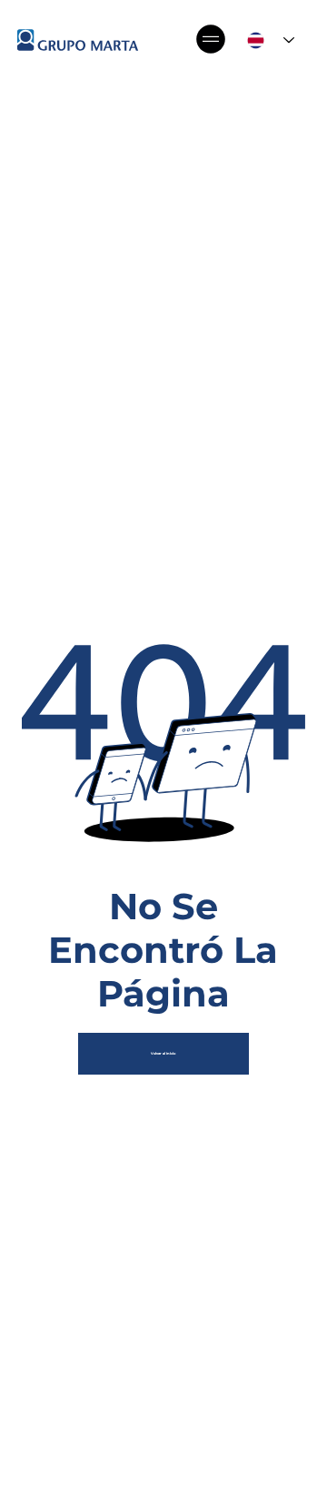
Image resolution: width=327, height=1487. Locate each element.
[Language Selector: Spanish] (271, 40)
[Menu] (212, 39)
